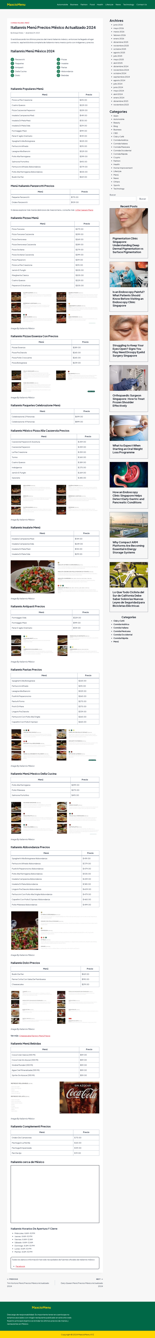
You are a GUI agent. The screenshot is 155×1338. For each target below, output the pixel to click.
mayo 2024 (118, 90)
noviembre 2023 (121, 104)
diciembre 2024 (120, 66)
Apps (115, 115)
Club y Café (118, 136)
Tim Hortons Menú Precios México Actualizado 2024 (28, 1282)
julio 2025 (117, 56)
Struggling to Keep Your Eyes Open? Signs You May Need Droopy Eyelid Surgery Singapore (129, 350)
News (118, 4)
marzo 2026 (118, 31)
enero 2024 (118, 97)
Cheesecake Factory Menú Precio (34, 1035)
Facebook (20, 1266)
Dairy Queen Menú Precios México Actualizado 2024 (82, 1282)
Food (92, 4)
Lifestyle (109, 4)
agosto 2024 (119, 80)
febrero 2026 (119, 35)
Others (116, 181)
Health (100, 4)
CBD (115, 133)
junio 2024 (118, 87)
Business (74, 4)
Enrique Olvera (18, 33)
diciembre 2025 (120, 42)
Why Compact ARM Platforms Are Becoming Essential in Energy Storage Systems (128, 547)
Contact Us (142, 4)
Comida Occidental (122, 150)
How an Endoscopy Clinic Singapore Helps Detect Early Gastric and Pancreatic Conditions (128, 497)
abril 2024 (118, 94)
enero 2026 (118, 38)
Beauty (116, 122)
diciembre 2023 (120, 101)
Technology (128, 4)
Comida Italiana (17, 23)
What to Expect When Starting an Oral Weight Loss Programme (128, 449)
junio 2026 (118, 24)
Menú (27, 23)
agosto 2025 (119, 52)
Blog (115, 126)
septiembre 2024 (121, 76)
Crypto (116, 157)
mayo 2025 (118, 59)
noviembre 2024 (121, 70)
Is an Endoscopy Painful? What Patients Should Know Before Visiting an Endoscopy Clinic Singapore (129, 298)
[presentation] (129, 221)
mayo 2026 (118, 28)
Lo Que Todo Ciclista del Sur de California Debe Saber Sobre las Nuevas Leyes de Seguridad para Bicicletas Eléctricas (129, 598)
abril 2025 (118, 63)
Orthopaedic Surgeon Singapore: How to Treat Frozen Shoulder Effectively (129, 400)
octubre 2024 (119, 73)
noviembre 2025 (121, 45)
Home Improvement (123, 168)
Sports (116, 185)
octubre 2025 (119, 49)
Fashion (84, 4)
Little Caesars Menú (84, 210)
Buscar (113, 194)
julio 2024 (117, 83)
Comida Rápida (120, 154)
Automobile (62, 4)
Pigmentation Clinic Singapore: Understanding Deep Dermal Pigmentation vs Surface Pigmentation (128, 245)
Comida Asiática (120, 140)
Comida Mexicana (121, 147)
